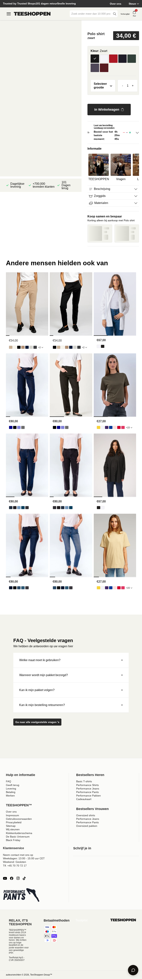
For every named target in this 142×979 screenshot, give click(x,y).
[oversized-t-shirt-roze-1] (123, 427)
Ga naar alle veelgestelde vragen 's (37, 722)
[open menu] (8, 14)
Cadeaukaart (83, 799)
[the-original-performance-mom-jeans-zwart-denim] (15, 507)
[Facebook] (11, 878)
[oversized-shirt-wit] (98, 346)
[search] (115, 13)
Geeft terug (12, 785)
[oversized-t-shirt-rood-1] (119, 427)
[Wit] (104, 58)
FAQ (8, 781)
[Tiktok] (24, 878)
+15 (128, 427)
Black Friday (13, 840)
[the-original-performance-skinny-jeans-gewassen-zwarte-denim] (27, 587)
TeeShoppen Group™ (41, 974)
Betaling (10, 792)
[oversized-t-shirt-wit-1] (102, 427)
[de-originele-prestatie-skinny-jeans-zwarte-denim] (15, 587)
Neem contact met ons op (18, 854)
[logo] (32, 14)
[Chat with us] (133, 970)
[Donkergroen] (131, 58)
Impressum (12, 815)
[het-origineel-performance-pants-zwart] (19, 347)
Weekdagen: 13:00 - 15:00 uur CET (24, 858)
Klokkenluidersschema (19, 833)
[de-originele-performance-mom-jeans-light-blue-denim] (19, 507)
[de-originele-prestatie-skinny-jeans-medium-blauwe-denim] (23, 587)
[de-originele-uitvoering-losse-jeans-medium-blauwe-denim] (19, 427)
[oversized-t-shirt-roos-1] (115, 427)
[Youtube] (5, 878)
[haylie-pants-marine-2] (27, 347)
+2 (39, 347)
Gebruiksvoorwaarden (19, 818)
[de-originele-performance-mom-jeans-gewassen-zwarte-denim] (27, 507)
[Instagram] (18, 878)
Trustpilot (81, 920)
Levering (11, 788)
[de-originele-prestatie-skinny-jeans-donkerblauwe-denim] (11, 587)
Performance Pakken (88, 795)
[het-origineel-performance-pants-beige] (11, 347)
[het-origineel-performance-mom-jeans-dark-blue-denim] (11, 507)
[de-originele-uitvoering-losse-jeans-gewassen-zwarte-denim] (23, 427)
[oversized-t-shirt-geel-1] (98, 427)
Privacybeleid (13, 822)
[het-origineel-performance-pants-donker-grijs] (35, 347)
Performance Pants (87, 792)
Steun (132, 3)
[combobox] (91, 13)
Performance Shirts (87, 785)
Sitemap (11, 825)
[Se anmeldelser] (113, 25)
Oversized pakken (86, 825)
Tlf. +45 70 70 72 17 (15, 865)
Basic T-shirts (84, 781)
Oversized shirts (85, 815)
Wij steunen (13, 829)
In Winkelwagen (106, 109)
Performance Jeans (87, 788)
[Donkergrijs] (95, 68)
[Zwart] (95, 58)
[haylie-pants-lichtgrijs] (31, 347)
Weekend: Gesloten (14, 861)
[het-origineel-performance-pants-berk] (15, 347)
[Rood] (113, 58)
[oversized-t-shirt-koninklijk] (111, 427)
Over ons (115, 3)
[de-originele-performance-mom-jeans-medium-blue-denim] (23, 507)
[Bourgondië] (104, 68)
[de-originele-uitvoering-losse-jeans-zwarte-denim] (15, 427)
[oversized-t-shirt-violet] (107, 427)
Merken (10, 795)
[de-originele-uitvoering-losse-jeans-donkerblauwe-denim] (11, 427)
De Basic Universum (18, 836)
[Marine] (122, 58)
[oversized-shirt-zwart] (102, 346)
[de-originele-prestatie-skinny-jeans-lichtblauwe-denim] (19, 587)
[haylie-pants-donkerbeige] (23, 347)
